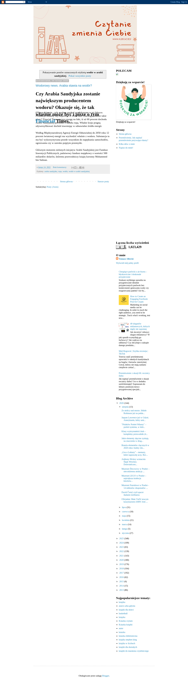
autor (121, 628)
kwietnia (126, 520)
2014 (121, 586)
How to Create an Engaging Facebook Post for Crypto (139, 299)
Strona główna (66, 181)
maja (124, 516)
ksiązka (122, 617)
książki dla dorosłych (128, 647)
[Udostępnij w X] (78, 167)
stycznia (126, 533)
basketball (123, 613)
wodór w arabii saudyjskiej (79, 171)
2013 (121, 590)
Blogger (105, 676)
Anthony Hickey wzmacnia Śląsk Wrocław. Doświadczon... (133, 462)
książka (122, 602)
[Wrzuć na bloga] (75, 167)
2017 (121, 573)
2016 (121, 577)
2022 (121, 551)
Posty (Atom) (52, 187)
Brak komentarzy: (60, 167)
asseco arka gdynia (127, 606)
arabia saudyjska (50, 171)
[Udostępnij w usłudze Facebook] (80, 167)
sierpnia (125, 407)
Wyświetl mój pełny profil (127, 263)
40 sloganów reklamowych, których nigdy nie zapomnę (140, 326)
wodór (65, 171)
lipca (124, 507)
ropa (60, 171)
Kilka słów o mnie (127, 144)
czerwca (126, 511)
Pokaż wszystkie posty (80, 75)
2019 (121, 564)
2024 (121, 543)
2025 (121, 538)
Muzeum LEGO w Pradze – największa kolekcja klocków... (134, 478)
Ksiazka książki (125, 624)
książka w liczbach (127, 643)
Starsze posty (103, 181)
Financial (45, 121)
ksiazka (122, 632)
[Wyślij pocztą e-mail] (72, 167)
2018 (121, 568)
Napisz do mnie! (126, 148)
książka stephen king (128, 639)
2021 (121, 556)
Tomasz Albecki (126, 259)
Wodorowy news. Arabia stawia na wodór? (64, 85)
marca (125, 524)
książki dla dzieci (126, 610)
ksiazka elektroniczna (128, 636)
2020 (121, 560)
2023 (121, 547)
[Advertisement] (133, 195)
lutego (125, 529)
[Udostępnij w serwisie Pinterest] (83, 167)
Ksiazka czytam (126, 621)
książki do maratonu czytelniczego (134, 651)
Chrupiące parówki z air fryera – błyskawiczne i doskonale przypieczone (133, 274)
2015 (121, 581)
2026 (121, 403)
